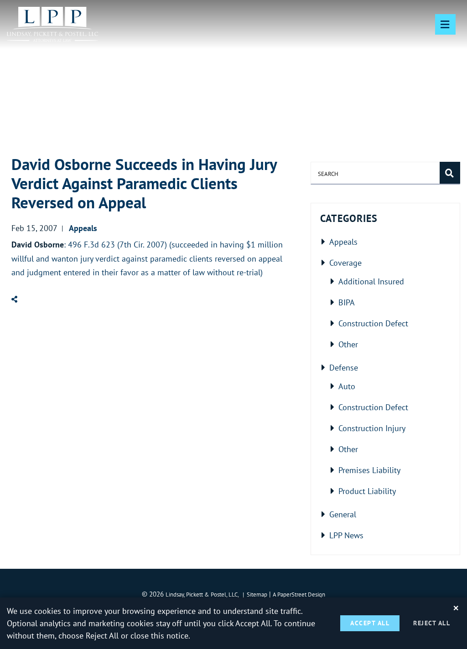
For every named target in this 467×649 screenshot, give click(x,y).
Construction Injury (371, 428)
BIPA (346, 302)
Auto (346, 386)
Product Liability (367, 491)
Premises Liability (369, 470)
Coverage (345, 263)
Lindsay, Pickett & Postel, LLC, (202, 594)
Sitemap (257, 594)
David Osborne (37, 244)
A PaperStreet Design (299, 594)
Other (348, 344)
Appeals (343, 242)
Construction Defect (373, 323)
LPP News (346, 535)
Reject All (431, 623)
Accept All (369, 623)
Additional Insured (371, 281)
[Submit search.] (450, 173)
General (342, 514)
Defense (343, 367)
